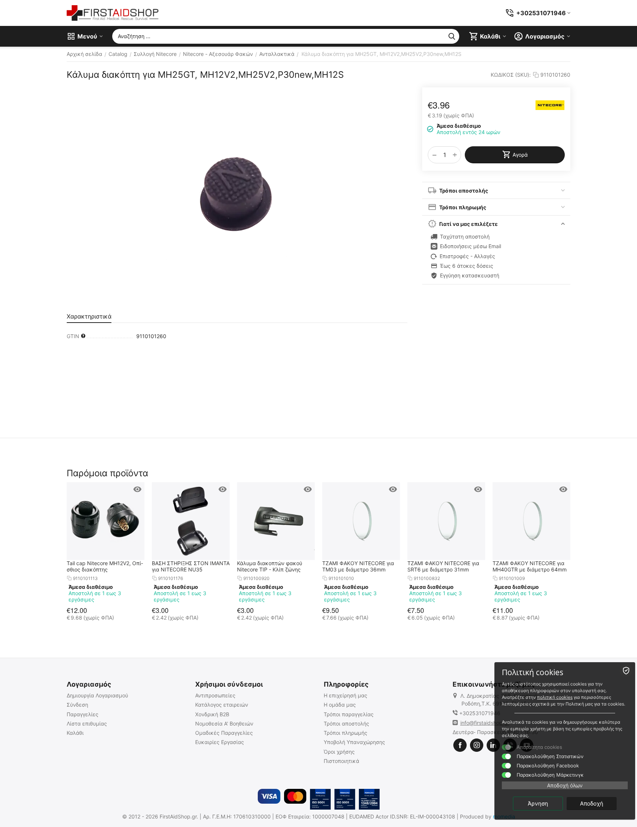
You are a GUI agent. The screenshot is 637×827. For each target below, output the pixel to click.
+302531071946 (479, 713)
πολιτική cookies (555, 697)
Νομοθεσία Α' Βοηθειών (224, 723)
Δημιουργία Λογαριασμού (97, 695)
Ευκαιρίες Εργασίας (219, 742)
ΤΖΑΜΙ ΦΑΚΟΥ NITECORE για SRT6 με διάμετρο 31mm (443, 566)
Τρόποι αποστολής (346, 723)
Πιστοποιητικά (341, 761)
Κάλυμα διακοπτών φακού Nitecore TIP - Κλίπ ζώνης (269, 566)
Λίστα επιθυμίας (87, 723)
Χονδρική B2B (212, 714)
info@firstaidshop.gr (484, 723)
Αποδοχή (591, 803)
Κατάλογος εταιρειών (221, 704)
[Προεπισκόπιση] (137, 489)
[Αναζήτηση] (451, 36)
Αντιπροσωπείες (215, 695)
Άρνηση (538, 803)
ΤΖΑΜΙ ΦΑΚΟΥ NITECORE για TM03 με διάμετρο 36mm (358, 566)
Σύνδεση (77, 704)
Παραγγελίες (83, 714)
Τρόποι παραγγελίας (349, 714)
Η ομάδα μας (340, 704)
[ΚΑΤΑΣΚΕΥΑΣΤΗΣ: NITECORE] (550, 105)
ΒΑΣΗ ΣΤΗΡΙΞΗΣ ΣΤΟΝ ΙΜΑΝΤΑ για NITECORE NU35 (191, 566)
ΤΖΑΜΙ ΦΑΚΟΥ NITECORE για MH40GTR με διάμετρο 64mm (530, 566)
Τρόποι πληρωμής (345, 733)
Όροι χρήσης (339, 751)
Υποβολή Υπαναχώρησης (354, 742)
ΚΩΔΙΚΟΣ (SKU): (511, 74)
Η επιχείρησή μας (345, 695)
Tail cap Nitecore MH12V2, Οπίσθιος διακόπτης (105, 566)
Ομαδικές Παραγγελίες (224, 733)
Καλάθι (75, 733)
